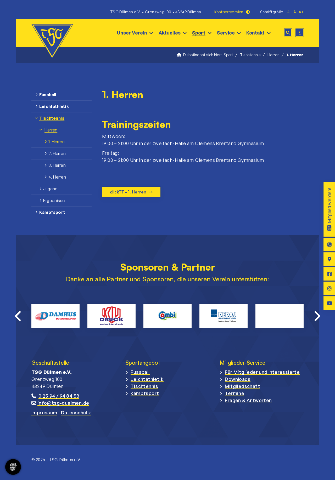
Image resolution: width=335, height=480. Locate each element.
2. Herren (57, 153)
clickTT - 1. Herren (128, 192)
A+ (301, 12)
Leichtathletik (54, 106)
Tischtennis (250, 54)
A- (289, 12)
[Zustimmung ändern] (13, 467)
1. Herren (56, 141)
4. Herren (57, 177)
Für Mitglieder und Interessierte (262, 372)
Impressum (44, 412)
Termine (234, 393)
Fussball (47, 94)
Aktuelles (170, 33)
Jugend (50, 188)
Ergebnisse (54, 200)
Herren (273, 54)
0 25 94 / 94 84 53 (58, 396)
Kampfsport (52, 212)
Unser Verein (132, 33)
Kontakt (255, 33)
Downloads (237, 379)
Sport (198, 33)
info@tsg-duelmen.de (63, 403)
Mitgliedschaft (242, 386)
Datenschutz (76, 412)
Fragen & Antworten (248, 400)
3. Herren (57, 165)
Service (226, 33)
